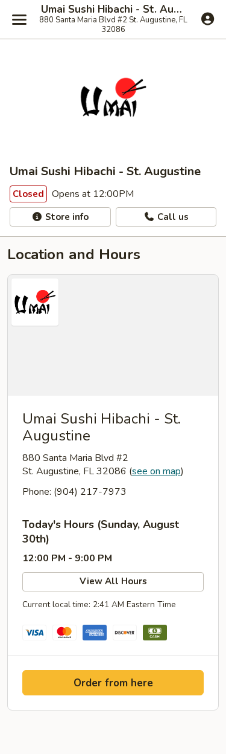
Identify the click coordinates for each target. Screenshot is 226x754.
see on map (156, 471)
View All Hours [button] (113, 581)
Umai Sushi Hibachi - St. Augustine (113, 10)
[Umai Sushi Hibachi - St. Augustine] (113, 335)
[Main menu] (19, 19)
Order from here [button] (113, 683)
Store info (66, 217)
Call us (172, 217)
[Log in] (207, 19)
